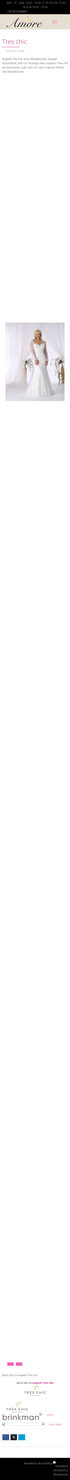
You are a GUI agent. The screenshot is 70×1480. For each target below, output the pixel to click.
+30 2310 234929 (17, 11)
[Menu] (55, 21)
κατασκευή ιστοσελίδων (38, 1463)
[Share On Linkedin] (21, 1437)
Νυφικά (20, 50)
